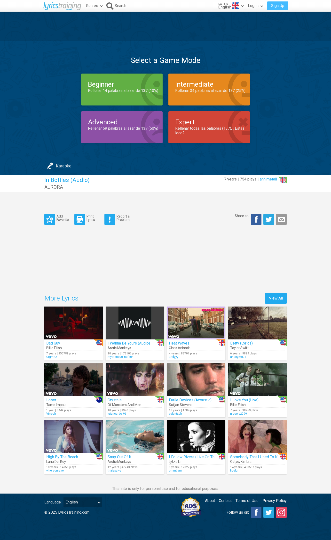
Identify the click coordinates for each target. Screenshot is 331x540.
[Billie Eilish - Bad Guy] (73, 323)
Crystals (115, 400)
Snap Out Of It (119, 457)
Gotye (234, 462)
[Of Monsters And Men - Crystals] (135, 379)
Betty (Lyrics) (241, 343)
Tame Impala (56, 405)
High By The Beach (62, 457)
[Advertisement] (165, 26)
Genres (92, 5)
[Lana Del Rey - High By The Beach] (73, 436)
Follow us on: (238, 512)
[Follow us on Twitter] (268, 512)
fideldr (234, 470)
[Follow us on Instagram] (281, 512)
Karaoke (63, 165)
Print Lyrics (91, 217)
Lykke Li (175, 462)
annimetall (268, 179)
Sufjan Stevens (180, 405)
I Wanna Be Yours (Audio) (129, 343)
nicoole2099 (238, 413)
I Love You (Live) (244, 400)
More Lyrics (61, 298)
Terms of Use (247, 500)
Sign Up (277, 5)
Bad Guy (53, 343)
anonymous (238, 357)
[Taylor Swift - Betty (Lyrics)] (257, 323)
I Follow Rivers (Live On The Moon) (199, 457)
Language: (53, 502)
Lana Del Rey (56, 462)
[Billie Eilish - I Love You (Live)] (257, 379)
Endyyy (173, 357)
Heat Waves (179, 343)
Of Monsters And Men (124, 405)
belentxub (175, 413)
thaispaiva (114, 470)
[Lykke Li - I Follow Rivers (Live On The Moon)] (196, 436)
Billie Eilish (54, 348)
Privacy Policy (274, 500)
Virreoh (51, 413)
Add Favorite (62, 217)
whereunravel (55, 470)
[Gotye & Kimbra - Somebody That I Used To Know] (257, 436)
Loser (51, 400)
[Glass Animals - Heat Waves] (196, 323)
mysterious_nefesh (121, 357)
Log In (253, 5)
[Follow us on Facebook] (256, 512)
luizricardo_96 (117, 413)
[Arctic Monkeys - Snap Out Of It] (135, 436)
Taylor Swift (239, 348)
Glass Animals (179, 348)
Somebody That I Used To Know (257, 457)
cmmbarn (175, 470)
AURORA (53, 187)
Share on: (242, 216)
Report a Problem (123, 217)
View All (276, 298)
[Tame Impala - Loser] (73, 379)
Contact (225, 500)
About (210, 500)
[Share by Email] (281, 219)
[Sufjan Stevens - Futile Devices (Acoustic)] (196, 379)
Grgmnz (51, 357)
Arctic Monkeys (119, 348)
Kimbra (246, 462)
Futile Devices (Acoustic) (190, 400)
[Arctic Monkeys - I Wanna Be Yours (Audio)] (135, 323)
